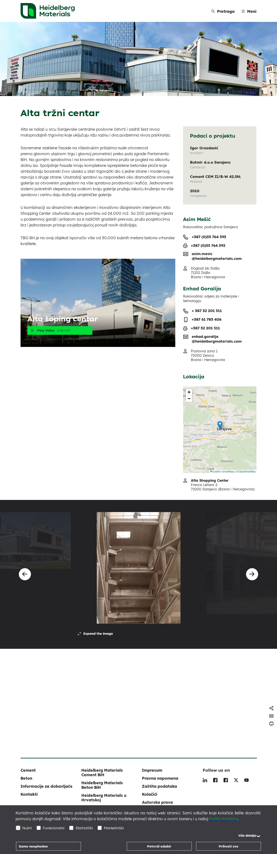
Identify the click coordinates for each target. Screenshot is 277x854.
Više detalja (247, 836)
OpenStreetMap (247, 471)
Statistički (84, 828)
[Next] (252, 574)
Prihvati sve (228, 846)
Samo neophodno (33, 846)
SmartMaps (228, 471)
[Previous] (25, 574)
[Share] (271, 708)
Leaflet (216, 471)
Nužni (27, 828)
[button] (220, 425)
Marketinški (114, 828)
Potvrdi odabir (159, 846)
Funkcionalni (53, 828)
